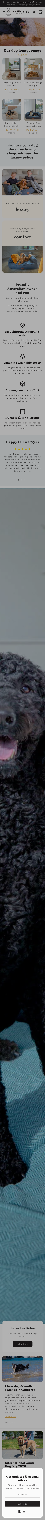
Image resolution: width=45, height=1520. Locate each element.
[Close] (39, 1471)
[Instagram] (24, 1511)
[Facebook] (19, 1511)
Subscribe (22, 1504)
